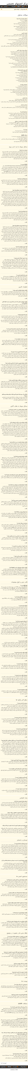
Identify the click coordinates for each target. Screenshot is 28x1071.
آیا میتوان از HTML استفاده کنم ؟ (21, 72)
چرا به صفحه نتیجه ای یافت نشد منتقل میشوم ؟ (18, 114)
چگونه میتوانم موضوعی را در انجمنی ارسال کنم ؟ (18, 51)
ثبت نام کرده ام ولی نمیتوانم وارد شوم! (20, 23)
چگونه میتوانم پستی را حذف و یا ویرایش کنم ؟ (19, 53)
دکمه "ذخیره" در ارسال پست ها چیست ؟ (20, 64)
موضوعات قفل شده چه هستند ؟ (21, 80)
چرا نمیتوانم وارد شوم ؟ (23, 25)
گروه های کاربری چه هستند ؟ (22, 88)
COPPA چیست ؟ (24, 21)
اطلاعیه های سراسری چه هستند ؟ (21, 77)
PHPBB (16, 1069)
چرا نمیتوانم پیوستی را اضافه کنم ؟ (21, 60)
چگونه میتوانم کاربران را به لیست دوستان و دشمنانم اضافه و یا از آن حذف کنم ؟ (14, 108)
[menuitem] (23, 7)
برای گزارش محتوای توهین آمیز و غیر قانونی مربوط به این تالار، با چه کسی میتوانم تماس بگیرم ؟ (14, 139)
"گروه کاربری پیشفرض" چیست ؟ (21, 93)
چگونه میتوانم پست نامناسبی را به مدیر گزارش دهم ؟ (18, 63)
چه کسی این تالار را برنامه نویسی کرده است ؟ (19, 136)
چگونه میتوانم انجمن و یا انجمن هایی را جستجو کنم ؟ (17, 113)
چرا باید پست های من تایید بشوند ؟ (21, 65)
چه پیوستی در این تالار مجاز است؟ (21, 131)
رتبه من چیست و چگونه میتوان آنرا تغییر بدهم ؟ (18, 44)
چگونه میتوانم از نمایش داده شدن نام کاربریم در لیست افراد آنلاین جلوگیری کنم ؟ (15, 36)
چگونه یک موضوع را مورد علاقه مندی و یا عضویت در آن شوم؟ (16, 124)
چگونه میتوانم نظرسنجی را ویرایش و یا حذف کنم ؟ (18, 58)
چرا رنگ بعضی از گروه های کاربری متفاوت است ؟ (18, 92)
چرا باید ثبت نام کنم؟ (23, 20)
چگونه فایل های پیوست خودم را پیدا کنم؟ (20, 132)
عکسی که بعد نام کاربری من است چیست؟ (19, 42)
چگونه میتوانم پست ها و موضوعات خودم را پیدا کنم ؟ (17, 118)
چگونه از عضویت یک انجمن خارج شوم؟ (20, 126)
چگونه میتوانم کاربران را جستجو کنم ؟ (20, 117)
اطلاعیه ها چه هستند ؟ (23, 76)
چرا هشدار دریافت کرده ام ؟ (22, 62)
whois (20, 1038)
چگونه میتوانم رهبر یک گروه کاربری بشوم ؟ (19, 91)
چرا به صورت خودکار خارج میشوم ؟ (21, 29)
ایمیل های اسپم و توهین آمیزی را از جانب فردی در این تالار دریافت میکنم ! (14, 102)
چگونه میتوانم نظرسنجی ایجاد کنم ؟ (21, 55)
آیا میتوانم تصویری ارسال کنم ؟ (21, 75)
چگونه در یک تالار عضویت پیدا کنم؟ (21, 125)
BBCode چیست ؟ (24, 71)
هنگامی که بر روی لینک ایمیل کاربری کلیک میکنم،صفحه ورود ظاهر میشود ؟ (14, 46)
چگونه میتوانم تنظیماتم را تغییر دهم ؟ (20, 34)
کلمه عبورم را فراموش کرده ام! (22, 27)
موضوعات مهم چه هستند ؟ (22, 79)
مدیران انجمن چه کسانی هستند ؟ (21, 87)
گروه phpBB (11, 1012)
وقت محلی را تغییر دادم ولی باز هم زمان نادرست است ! (17, 39)
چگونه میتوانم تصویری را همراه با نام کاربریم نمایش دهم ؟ (17, 43)
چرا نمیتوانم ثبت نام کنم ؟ (22, 22)
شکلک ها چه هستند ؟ (23, 74)
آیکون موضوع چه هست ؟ (22, 81)
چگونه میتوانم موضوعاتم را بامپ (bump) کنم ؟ (19, 67)
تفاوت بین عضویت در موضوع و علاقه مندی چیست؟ (18, 122)
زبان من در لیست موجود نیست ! (21, 41)
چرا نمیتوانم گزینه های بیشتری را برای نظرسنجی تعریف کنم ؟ (16, 56)
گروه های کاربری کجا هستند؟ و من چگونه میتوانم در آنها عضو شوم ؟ (15, 89)
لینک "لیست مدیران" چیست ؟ (22, 95)
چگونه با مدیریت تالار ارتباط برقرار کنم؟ (20, 141)
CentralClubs (12, 1069)
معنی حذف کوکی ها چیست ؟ (22, 30)
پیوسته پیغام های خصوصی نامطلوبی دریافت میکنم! (18, 100)
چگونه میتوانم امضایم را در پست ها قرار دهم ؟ (19, 54)
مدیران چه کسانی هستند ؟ (22, 86)
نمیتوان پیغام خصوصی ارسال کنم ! (21, 99)
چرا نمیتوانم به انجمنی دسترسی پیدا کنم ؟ (19, 59)
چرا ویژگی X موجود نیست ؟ (22, 137)
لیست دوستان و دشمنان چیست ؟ (21, 106)
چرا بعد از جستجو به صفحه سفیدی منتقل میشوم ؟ (18, 115)
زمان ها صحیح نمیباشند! (23, 38)
